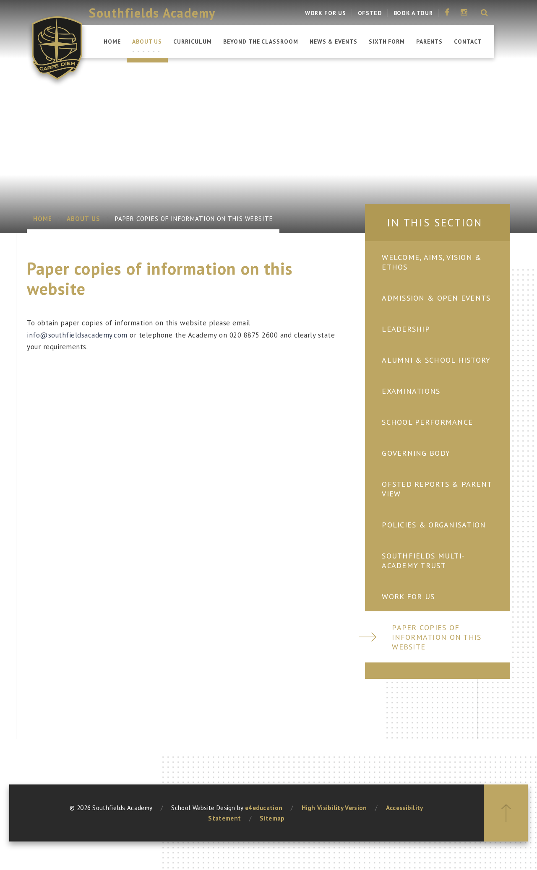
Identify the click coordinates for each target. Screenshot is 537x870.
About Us (83, 219)
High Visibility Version (334, 808)
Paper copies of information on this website (194, 219)
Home (42, 219)
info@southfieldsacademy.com (77, 335)
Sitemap (272, 818)
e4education (263, 808)
